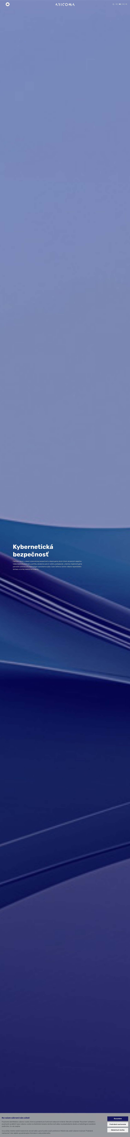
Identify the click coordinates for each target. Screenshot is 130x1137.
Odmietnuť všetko (118, 1130)
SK (120, 4)
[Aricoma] (65, 4)
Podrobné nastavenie (118, 1124)
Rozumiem (118, 1119)
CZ (116, 4)
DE (126, 4)
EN (123, 4)
